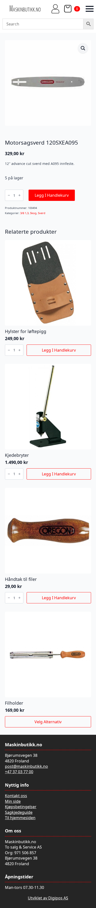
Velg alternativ (48, 721)
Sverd (41, 213)
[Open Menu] (90, 9)
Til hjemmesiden (20, 817)
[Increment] (19, 195)
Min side (13, 801)
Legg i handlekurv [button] (59, 350)
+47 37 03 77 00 (19, 771)
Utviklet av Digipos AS (48, 898)
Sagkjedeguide (18, 812)
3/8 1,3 (24, 213)
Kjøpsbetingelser (20, 806)
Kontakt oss (16, 795)
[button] (83, 48)
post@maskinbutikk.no (26, 766)
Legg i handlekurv (52, 195)
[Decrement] (9, 195)
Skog (33, 213)
